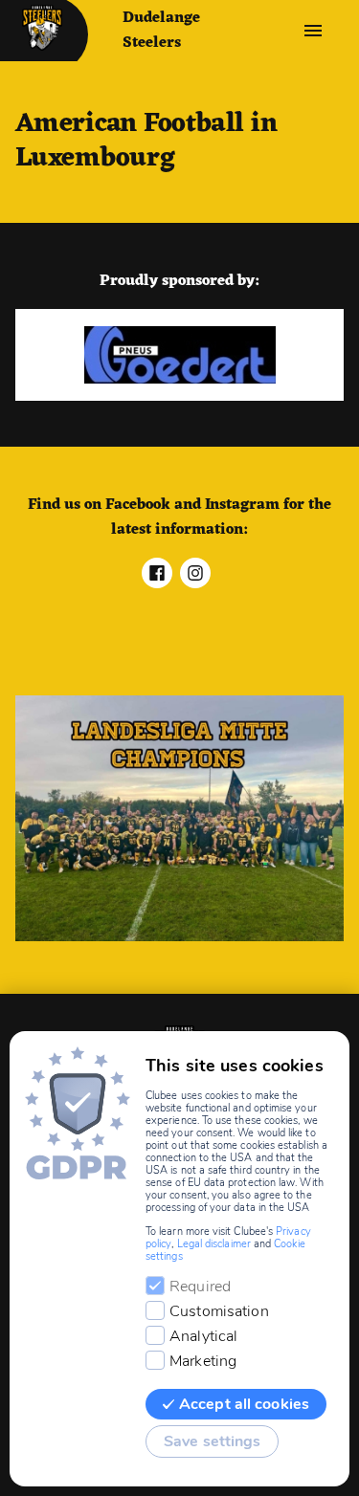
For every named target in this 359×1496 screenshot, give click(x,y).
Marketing (202, 1361)
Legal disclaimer (214, 1244)
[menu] (313, 31)
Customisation (219, 1311)
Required (200, 1286)
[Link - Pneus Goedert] (179, 355)
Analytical (203, 1336)
